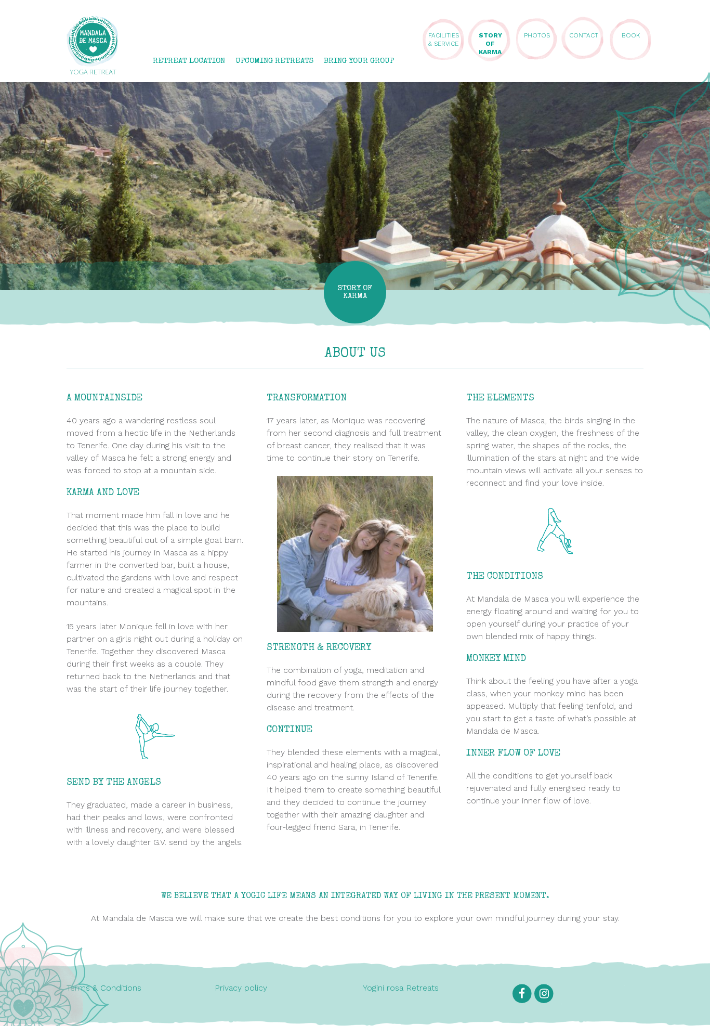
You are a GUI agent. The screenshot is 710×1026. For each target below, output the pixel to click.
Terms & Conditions (104, 988)
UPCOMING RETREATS (274, 61)
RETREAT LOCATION (189, 61)
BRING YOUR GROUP (359, 61)
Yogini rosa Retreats (401, 988)
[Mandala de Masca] (93, 69)
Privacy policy (241, 988)
